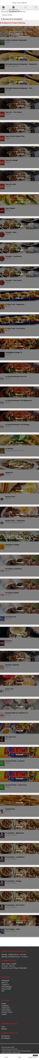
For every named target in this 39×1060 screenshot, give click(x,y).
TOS (12, 1049)
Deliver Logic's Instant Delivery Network (19, 1051)
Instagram (6, 1038)
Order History (6, 1010)
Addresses (5, 1006)
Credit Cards (6, 1008)
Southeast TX (14, 11)
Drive (3, 1027)
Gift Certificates (7, 987)
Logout (4, 1014)
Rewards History (7, 1012)
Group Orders (6, 989)
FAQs (16, 1049)
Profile (4, 1003)
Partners (4, 1029)
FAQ (3, 991)
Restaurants (5, 980)
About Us (5, 982)
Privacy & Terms (6, 1049)
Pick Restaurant (13, 8)
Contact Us (5, 984)
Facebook (6, 1036)
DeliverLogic (16, 1052)
